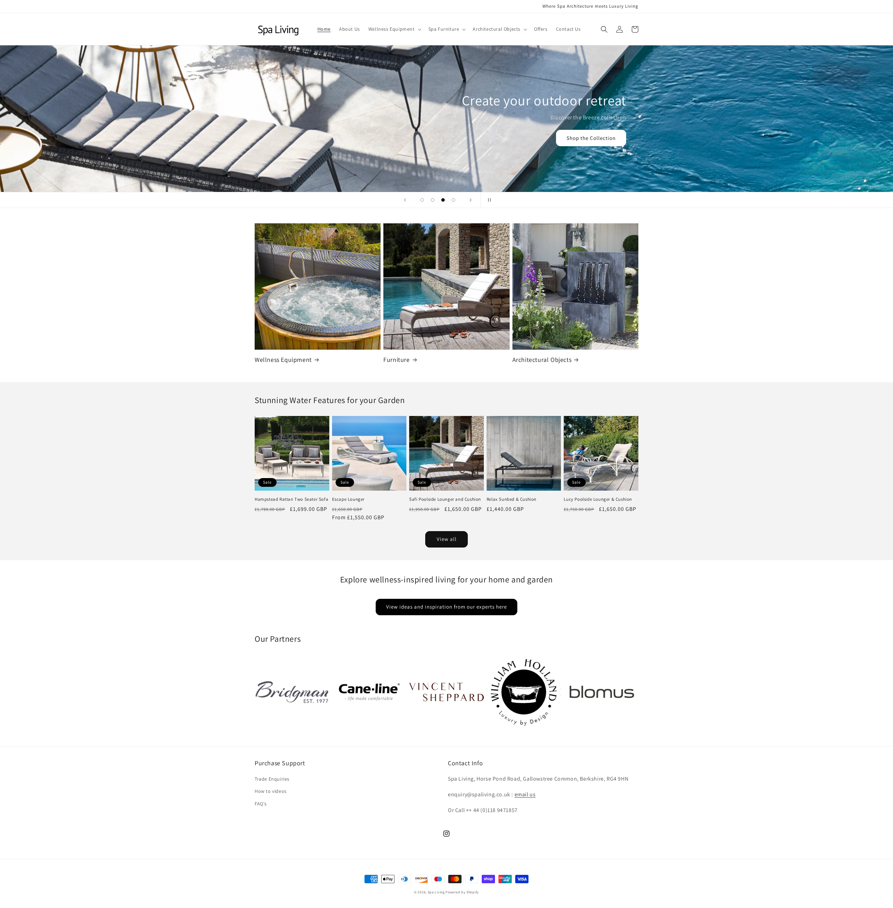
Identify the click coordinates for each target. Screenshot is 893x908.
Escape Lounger (348, 499)
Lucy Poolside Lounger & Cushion (598, 499)
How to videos (271, 791)
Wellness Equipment (283, 360)
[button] (394, 29)
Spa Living (437, 892)
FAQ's (261, 804)
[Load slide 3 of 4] (443, 200)
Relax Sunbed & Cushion (511, 499)
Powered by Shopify (462, 892)
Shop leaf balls (446, 143)
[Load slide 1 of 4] (422, 200)
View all (447, 539)
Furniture (396, 360)
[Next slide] (470, 200)
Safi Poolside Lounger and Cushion (445, 499)
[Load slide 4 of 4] (453, 200)
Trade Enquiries (272, 779)
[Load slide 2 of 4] (432, 200)
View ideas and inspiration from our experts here (446, 606)
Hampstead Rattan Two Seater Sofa (291, 499)
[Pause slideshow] (488, 200)
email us (525, 794)
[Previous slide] (405, 200)
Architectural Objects (542, 360)
